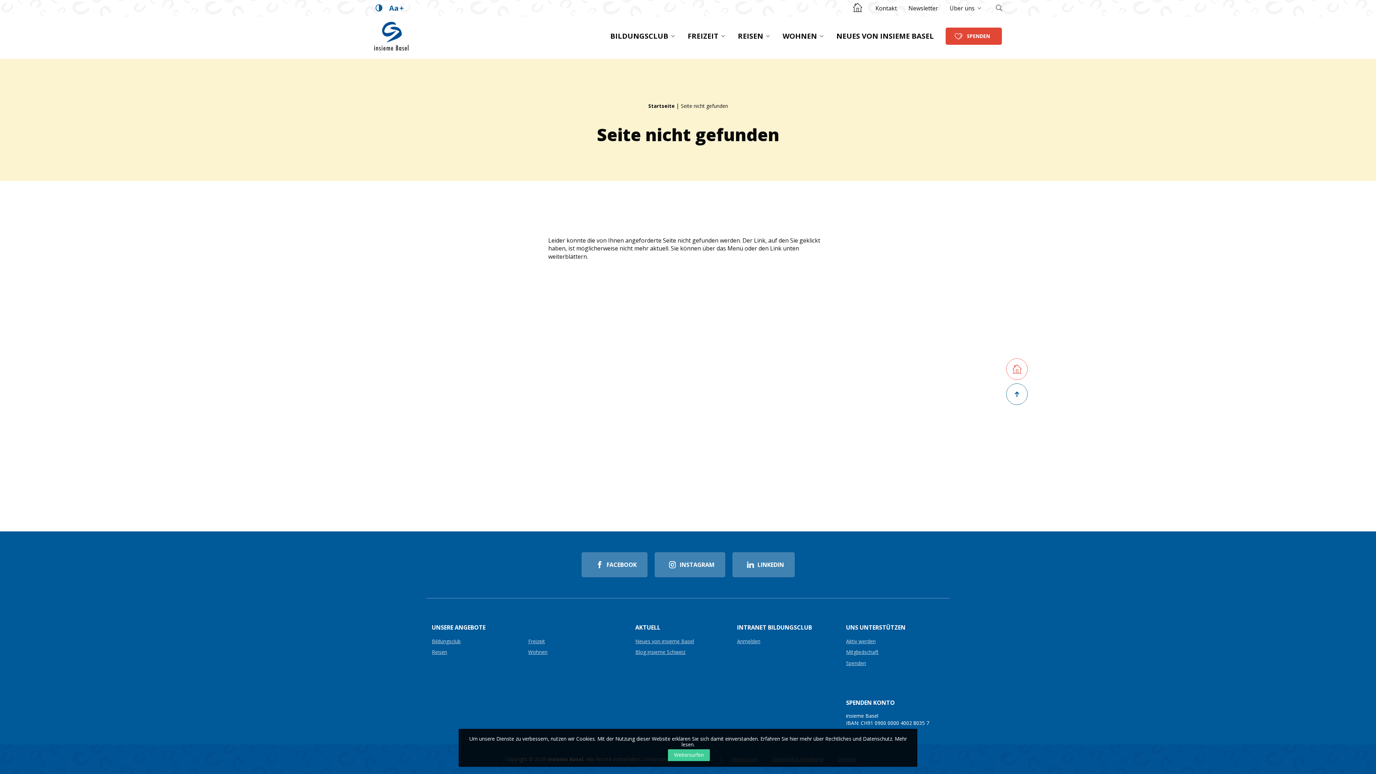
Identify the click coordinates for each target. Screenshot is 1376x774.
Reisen (750, 36)
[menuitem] (886, 8)
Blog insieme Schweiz (660, 652)
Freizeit (703, 36)
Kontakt (886, 8)
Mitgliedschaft (862, 652)
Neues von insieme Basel (885, 36)
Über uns (962, 8)
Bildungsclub (639, 36)
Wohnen (800, 36)
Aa (396, 8)
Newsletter (923, 8)
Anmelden (748, 642)
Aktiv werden (861, 642)
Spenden (978, 36)
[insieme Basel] (391, 36)
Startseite (661, 105)
